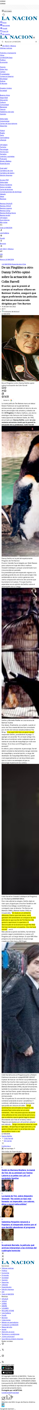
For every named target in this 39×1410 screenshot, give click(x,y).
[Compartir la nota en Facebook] (3, 396)
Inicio (4, 22)
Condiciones (6, 1393)
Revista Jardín (5, 215)
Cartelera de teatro (7, 173)
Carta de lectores (6, 189)
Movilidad (3, 79)
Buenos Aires (5, 95)
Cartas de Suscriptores (8, 123)
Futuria (2, 67)
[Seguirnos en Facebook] (3, 1344)
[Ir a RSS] (3, 1362)
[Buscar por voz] (36, 42)
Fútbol (2, 130)
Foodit (4, 28)
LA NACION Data (6, 58)
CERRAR (2, 1)
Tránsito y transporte (8, 53)
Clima (2, 55)
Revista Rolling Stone (8, 213)
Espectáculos (16, 264)
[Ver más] (3, 1143)
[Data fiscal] (3, 1406)
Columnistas (4, 121)
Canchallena (4, 138)
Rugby (2, 133)
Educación (4, 100)
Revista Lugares (6, 208)
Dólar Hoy (4, 69)
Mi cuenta (6, 34)
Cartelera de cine (6, 171)
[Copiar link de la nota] (3, 394)
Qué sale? (3, 168)
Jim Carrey (8, 1141)
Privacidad (15, 1393)
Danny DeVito (7, 1136)
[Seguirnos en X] (3, 1350)
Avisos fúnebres (6, 185)
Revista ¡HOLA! (5, 206)
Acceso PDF (4, 180)
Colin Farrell (8, 1138)
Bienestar (3, 107)
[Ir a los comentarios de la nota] (5, 388)
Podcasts (3, 159)
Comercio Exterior (7, 76)
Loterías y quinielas (7, 156)
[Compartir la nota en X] (5, 396)
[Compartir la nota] (3, 391)
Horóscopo (4, 152)
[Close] (3, 1253)
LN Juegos (4, 145)
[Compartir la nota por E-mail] (7, 396)
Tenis (2, 135)
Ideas (2, 196)
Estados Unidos (6, 88)
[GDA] (7, 1400)
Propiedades (5, 74)
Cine (24, 264)
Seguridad (4, 98)
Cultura (3, 102)
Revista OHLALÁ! (6, 203)
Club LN (5, 31)
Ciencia (2, 109)
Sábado (3, 194)
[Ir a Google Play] (8, 1369)
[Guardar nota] (3, 388)
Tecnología (4, 149)
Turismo (3, 147)
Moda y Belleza (5, 161)
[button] (19, 148)
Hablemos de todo (7, 112)
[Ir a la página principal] (19, 20)
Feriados (3, 154)
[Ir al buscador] (4, 14)
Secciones (6, 25)
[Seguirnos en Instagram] (3, 1356)
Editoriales (4, 119)
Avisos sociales (5, 187)
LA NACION (6, 264)
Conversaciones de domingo (11, 192)
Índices (2, 81)
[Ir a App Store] (8, 1374)
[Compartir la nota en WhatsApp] (5, 391)
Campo (2, 72)
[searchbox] (18, 42)
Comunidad (4, 105)
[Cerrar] (34, 37)
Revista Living (5, 211)
